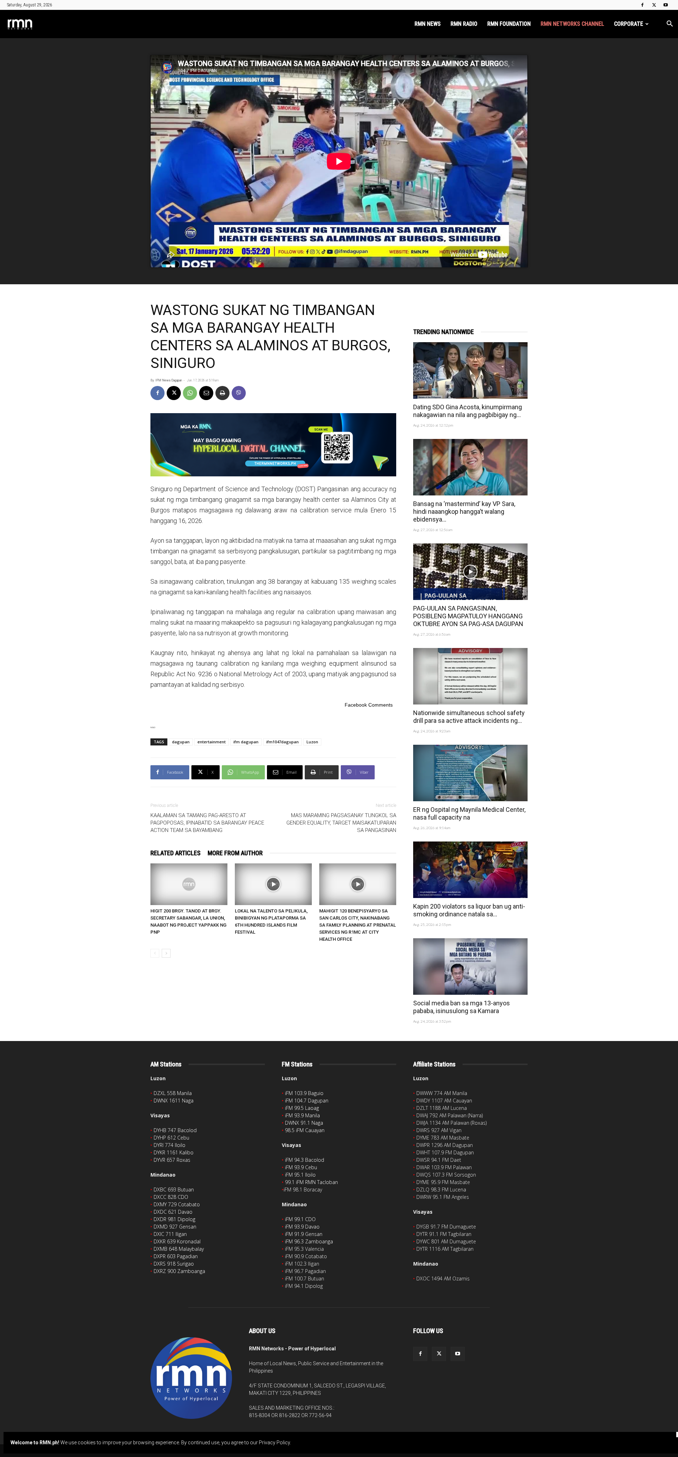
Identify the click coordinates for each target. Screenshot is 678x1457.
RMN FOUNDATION (509, 23)
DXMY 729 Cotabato (177, 1204)
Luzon (312, 741)
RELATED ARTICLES (175, 853)
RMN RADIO (464, 23)
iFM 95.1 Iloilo (300, 1174)
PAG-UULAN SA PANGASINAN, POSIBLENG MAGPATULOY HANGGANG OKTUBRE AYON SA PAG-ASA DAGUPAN (468, 616)
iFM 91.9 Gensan (303, 1234)
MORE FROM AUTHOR (235, 853)
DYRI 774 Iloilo (169, 1145)
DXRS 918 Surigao (174, 1263)
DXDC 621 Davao (173, 1211)
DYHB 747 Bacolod (175, 1130)
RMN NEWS (428, 23)
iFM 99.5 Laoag (302, 1108)
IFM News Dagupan (168, 380)
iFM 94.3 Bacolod (304, 1159)
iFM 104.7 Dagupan (306, 1100)
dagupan (181, 741)
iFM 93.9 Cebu (301, 1167)
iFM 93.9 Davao (302, 1226)
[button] (669, 24)
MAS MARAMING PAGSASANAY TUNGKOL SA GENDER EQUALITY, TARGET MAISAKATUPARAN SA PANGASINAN (341, 822)
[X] (654, 5)
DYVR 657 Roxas (172, 1159)
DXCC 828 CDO (171, 1197)
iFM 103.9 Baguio (304, 1093)
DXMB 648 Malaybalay (179, 1248)
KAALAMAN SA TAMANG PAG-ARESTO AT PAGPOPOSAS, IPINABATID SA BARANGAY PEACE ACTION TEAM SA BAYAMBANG (207, 822)
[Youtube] (665, 5)
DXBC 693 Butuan (174, 1189)
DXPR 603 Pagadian (176, 1256)
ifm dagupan (245, 741)
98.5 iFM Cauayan (305, 1130)
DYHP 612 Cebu (171, 1137)
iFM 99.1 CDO (300, 1219)
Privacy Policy (274, 1442)
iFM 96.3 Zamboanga (309, 1241)
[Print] (222, 393)
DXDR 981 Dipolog (174, 1219)
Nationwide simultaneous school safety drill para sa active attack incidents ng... (469, 716)
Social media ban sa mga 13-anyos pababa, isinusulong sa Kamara (461, 1007)
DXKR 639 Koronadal (177, 1241)
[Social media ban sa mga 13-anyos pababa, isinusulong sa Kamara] (470, 966)
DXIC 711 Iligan (170, 1234)
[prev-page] (154, 953)
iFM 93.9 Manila (302, 1115)
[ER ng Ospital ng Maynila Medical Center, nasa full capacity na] (470, 773)
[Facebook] (642, 5)
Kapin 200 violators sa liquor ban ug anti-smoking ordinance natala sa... (469, 910)
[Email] (206, 393)
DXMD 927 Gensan (175, 1226)
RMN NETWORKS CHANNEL (572, 23)
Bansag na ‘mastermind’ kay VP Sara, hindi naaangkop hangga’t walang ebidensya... (464, 511)
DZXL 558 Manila (173, 1093)
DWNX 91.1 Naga (304, 1122)
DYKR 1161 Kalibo (174, 1152)
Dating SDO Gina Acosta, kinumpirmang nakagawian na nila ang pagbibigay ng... (467, 410)
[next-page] (166, 953)
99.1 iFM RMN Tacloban (311, 1182)
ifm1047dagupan (282, 741)
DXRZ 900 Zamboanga (179, 1271)
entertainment (211, 741)
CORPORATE (628, 23)
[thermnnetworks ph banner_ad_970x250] (273, 444)
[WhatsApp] (190, 393)
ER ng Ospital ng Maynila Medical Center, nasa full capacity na (469, 813)
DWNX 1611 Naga (174, 1100)
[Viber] (239, 393)
